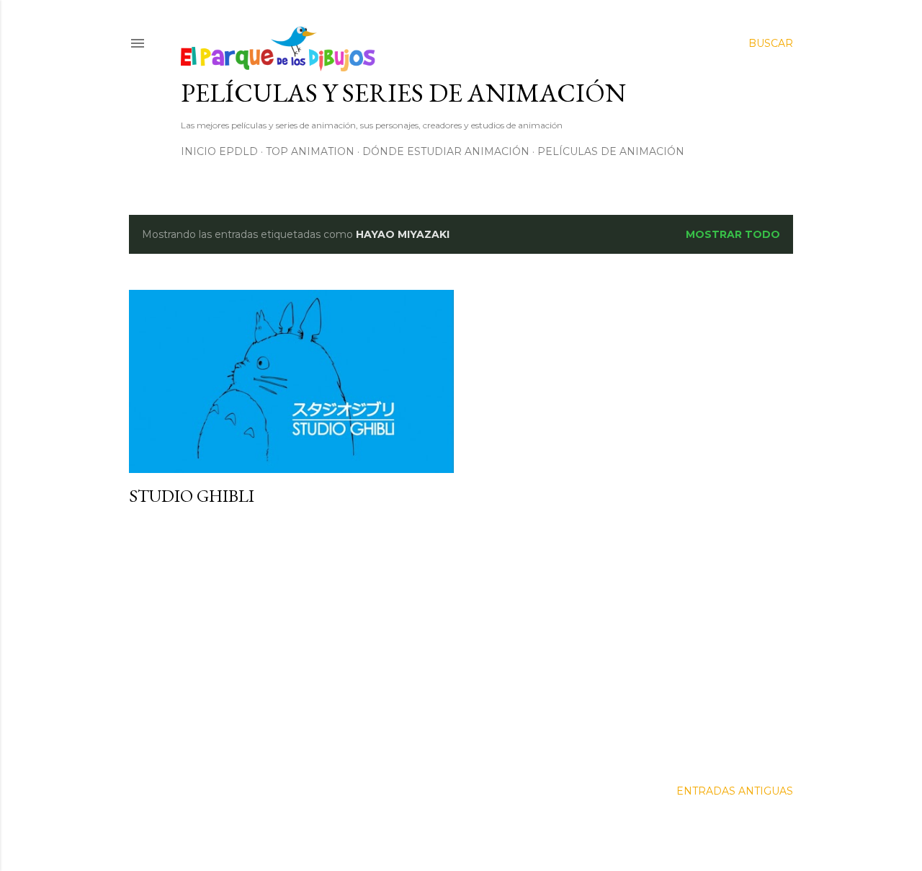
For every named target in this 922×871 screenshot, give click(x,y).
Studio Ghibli (191, 496)
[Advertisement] (291, 644)
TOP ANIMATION (310, 151)
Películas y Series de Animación (403, 93)
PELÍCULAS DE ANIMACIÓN (610, 151)
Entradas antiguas (734, 790)
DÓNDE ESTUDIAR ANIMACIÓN (445, 151)
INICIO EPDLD (219, 151)
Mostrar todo (733, 234)
